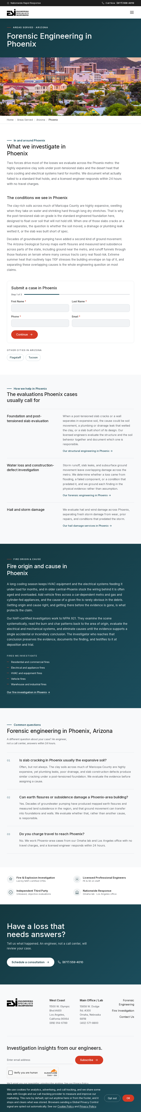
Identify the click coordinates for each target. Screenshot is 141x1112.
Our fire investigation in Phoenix (28, 692)
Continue (22, 334)
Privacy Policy (80, 1083)
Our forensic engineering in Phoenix (87, 495)
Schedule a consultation (28, 962)
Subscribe (86, 1060)
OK (128, 1098)
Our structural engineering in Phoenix (88, 451)
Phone (16, 316)
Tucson (33, 357)
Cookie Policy (65, 1106)
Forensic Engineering (126, 1002)
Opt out (112, 1098)
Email (76, 316)
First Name (18, 301)
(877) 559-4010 (72, 962)
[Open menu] (132, 12)
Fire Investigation (123, 1010)
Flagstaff (15, 357)
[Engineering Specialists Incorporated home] (18, 12)
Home (10, 119)
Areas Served (25, 119)
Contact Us (127, 1017)
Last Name (79, 301)
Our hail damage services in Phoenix (87, 525)
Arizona (40, 119)
